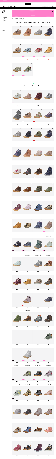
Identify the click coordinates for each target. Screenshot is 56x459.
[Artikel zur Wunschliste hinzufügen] (20, 26)
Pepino (23, 18)
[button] (44, 19)
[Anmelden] (46, 4)
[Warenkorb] (53, 4)
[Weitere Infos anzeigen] (17, 42)
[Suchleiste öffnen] (42, 6)
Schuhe (17, 18)
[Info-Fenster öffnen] (53, 0)
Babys (15, 18)
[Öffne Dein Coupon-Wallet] (44, 4)
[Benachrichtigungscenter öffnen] (48, 4)
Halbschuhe (20, 18)
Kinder (12, 18)
